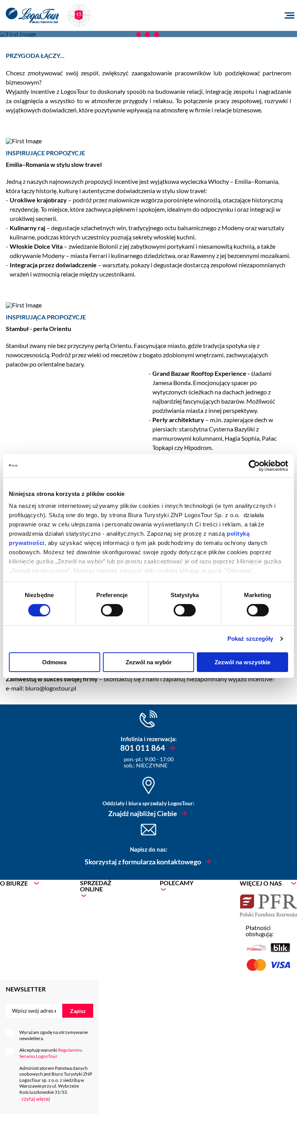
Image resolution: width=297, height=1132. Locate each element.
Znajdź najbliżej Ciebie (142, 813)
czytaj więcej (36, 1099)
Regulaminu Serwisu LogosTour (50, 1053)
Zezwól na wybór (149, 662)
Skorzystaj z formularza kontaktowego (143, 861)
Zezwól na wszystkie (242, 662)
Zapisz (78, 1011)
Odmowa (54, 662)
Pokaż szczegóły (250, 638)
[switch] (112, 610)
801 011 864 (142, 747)
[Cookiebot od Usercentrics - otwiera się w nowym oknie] (254, 465)
